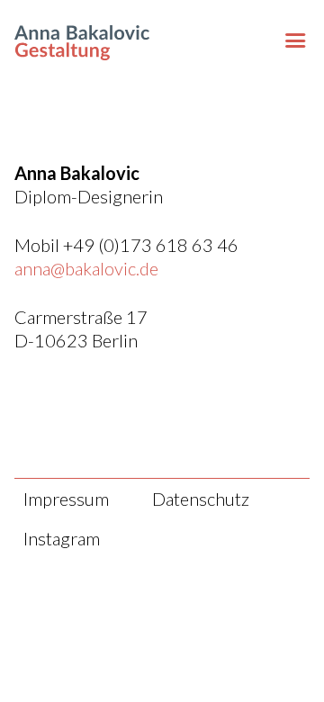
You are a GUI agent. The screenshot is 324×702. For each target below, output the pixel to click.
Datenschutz (200, 498)
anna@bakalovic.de (86, 268)
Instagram (61, 538)
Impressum (66, 498)
